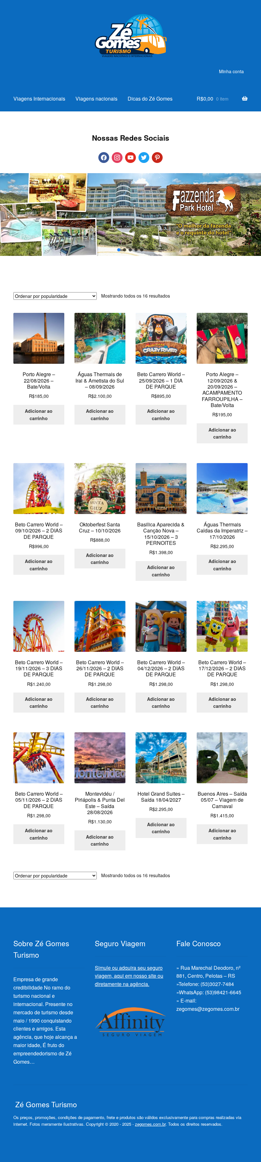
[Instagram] (117, 156)
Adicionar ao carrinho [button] (39, 414)
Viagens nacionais (96, 98)
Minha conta (231, 71)
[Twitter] (143, 156)
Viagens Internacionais (39, 98)
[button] (119, 249)
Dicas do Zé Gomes (150, 98)
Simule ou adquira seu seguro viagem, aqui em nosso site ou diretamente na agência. (129, 976)
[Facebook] (103, 156)
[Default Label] (130, 156)
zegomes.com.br (150, 1124)
